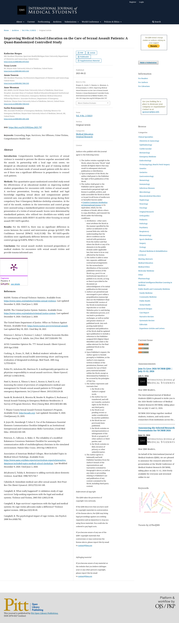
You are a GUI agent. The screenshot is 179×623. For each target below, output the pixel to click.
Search (157, 21)
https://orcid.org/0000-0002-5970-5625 (16, 62)
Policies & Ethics (112, 21)
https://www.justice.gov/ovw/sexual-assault (47, 325)
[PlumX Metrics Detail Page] (14, 267)
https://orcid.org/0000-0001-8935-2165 (16, 71)
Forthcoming (44, 21)
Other (140, 275)
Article (92, 53)
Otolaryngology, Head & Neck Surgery (154, 164)
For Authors (143, 82)
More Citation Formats (87, 103)
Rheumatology (145, 235)
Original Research (84, 136)
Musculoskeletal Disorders (150, 196)
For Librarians (144, 86)
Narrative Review (146, 316)
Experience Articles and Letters (152, 328)
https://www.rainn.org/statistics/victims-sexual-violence (30, 300)
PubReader (84, 57)
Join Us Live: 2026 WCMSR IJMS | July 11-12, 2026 (155, 370)
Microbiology (144, 192)
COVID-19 (142, 255)
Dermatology (144, 152)
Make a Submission (148, 62)
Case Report (144, 312)
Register (132, 2)
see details (15, 284)
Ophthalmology (145, 145)
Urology (142, 247)
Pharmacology (144, 278)
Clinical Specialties (145, 137)
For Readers (143, 78)
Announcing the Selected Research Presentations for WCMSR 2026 (156, 429)
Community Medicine (148, 297)
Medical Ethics (144, 267)
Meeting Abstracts (145, 259)
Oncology (143, 208)
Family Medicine (146, 293)
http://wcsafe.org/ (27, 413)
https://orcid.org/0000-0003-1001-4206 (16, 119)
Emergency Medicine (147, 156)
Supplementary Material (90, 60)
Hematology (144, 180)
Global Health (144, 305)
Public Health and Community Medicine (154, 289)
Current (31, 21)
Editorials (143, 324)
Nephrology (144, 200)
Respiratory (144, 231)
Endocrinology (145, 160)
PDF (81, 53)
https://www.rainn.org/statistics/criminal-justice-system (30, 313)
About (19, 21)
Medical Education (84, 134)
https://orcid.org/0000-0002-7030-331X (16, 104)
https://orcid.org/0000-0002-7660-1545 (16, 83)
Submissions (71, 21)
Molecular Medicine (146, 271)
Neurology (143, 204)
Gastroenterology (146, 176)
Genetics (142, 168)
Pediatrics (143, 219)
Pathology (143, 223)
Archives (57, 21)
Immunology (144, 184)
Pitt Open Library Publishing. (44, 613)
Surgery (142, 243)
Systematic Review (146, 320)
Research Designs (145, 308)
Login (141, 2)
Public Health (144, 301)
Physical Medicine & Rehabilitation (153, 251)
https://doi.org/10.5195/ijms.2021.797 (25, 127)
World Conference (90, 21)
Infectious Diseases (147, 188)
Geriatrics (143, 172)
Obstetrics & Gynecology (149, 141)
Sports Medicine (145, 239)
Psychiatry (143, 227)
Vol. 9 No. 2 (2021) (29, 30)
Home (6, 30)
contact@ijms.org (85, 545)
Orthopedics (144, 215)
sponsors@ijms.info (150, 112)
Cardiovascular (145, 149)
